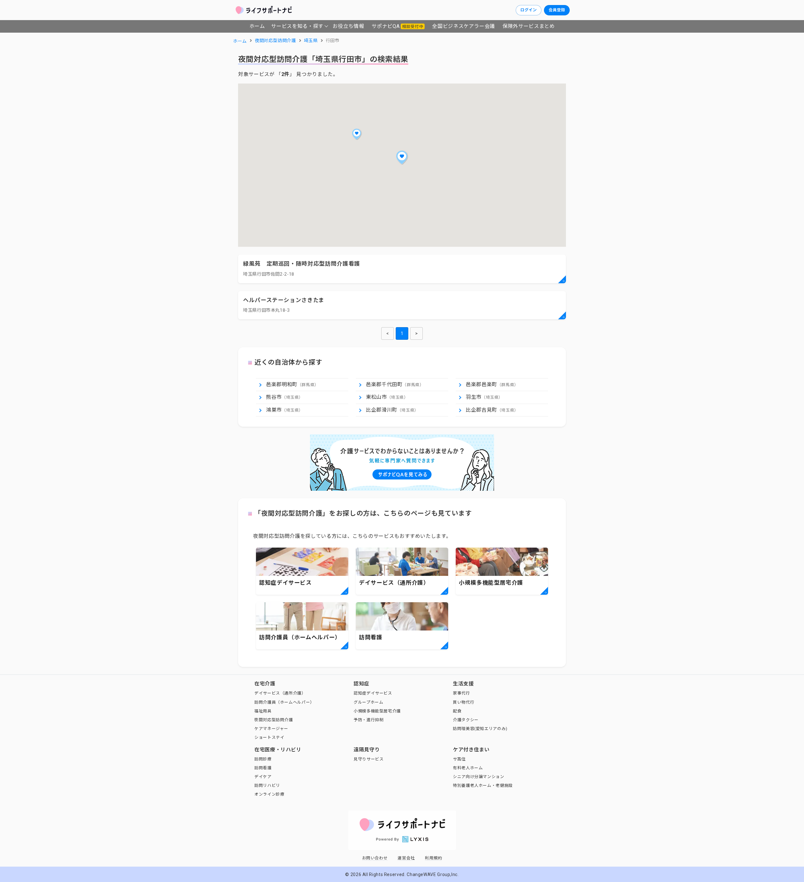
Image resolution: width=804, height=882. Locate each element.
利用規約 (433, 858)
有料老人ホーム (468, 768)
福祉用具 (263, 711)
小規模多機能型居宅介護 (377, 711)
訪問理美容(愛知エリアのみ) (480, 728)
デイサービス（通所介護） (280, 693)
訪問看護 (263, 768)
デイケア (263, 776)
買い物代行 (463, 702)
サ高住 (459, 759)
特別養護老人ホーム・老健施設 (483, 785)
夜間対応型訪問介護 (273, 719)
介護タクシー (466, 719)
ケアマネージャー (271, 728)
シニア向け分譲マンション (478, 776)
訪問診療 (263, 759)
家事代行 (461, 693)
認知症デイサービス (373, 693)
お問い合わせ (375, 858)
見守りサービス (368, 759)
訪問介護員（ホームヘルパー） (284, 702)
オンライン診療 (269, 794)
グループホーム (368, 702)
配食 (457, 711)
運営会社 (406, 858)
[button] (402, 157)
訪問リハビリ (267, 785)
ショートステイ (269, 737)
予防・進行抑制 (368, 719)
